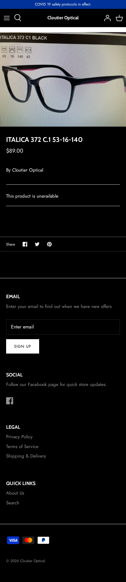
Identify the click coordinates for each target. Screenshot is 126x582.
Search (12, 502)
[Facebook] (9, 400)
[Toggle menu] (6, 17)
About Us (15, 493)
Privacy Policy (19, 436)
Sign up (22, 346)
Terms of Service (22, 446)
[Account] (106, 17)
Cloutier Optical (27, 170)
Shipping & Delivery (26, 456)
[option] (63, 79)
